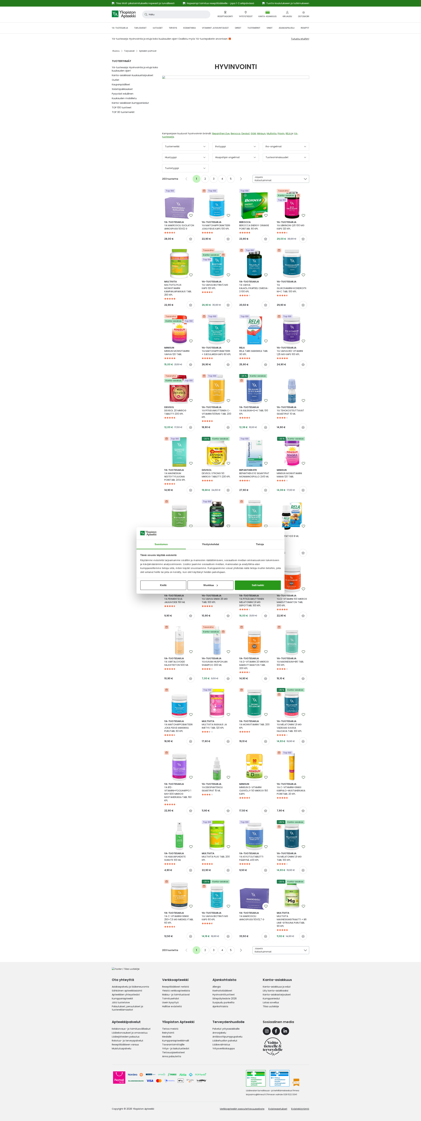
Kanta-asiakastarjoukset (277, 994)
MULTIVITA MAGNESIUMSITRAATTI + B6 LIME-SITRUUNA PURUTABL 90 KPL (292, 919)
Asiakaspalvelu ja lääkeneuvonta (130, 986)
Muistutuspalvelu (121, 1048)
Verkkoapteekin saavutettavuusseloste (242, 1108)
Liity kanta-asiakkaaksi (275, 990)
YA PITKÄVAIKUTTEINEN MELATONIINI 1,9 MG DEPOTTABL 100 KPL (251, 600)
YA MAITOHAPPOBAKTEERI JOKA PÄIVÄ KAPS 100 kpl (216, 225)
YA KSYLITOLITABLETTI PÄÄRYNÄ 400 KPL (251, 857)
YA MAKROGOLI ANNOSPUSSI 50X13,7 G (251, 916)
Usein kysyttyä (170, 1002)
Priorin (281, 133)
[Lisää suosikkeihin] (191, 215)
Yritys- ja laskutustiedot (175, 1048)
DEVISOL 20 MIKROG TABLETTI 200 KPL (175, 410)
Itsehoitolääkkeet (222, 990)
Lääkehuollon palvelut (224, 1040)
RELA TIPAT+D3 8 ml (288, 534)
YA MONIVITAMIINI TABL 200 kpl (254, 724)
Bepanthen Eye (221, 133)
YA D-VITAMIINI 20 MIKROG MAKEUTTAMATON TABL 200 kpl (254, 663)
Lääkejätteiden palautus (125, 1036)
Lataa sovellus (271, 1002)
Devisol (245, 133)
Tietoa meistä (170, 1028)
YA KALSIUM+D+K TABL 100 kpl (253, 410)
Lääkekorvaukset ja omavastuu (130, 1032)
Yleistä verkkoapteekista (176, 990)
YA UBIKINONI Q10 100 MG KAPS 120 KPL (290, 225)
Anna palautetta (171, 1056)
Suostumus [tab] (161, 544)
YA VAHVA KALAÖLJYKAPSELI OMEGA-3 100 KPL (254, 286)
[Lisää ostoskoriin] (191, 239)
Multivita (271, 133)
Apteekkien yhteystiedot (126, 994)
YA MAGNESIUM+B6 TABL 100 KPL (290, 662)
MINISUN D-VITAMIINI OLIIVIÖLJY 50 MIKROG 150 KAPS (253, 789)
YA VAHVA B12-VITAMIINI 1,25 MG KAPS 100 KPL (290, 351)
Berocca (235, 133)
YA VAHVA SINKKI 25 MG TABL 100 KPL (215, 599)
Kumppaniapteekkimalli (175, 1040)
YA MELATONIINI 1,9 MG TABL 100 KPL (289, 857)
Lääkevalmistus (221, 1044)
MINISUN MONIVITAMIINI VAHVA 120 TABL (176, 351)
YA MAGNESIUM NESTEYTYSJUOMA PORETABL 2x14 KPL (174, 475)
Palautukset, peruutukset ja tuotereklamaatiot (127, 1008)
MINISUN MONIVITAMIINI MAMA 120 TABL (289, 473)
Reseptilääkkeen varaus (125, 1044)
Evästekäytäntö (300, 1108)
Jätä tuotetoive (121, 1002)
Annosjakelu (219, 1032)
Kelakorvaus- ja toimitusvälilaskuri (131, 1028)
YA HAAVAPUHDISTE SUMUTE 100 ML (175, 857)
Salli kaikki (258, 585)
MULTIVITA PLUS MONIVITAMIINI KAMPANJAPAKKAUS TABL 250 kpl (178, 288)
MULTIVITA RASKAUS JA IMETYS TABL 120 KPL (214, 724)
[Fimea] (256, 1078)
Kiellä (163, 585)
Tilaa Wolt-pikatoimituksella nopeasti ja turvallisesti (145, 3)
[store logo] (124, 14)
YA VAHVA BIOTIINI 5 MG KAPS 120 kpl (215, 285)
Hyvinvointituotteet (223, 994)
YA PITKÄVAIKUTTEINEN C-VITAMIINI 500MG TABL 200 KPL (216, 412)
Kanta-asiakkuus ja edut (277, 986)
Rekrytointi (168, 1032)
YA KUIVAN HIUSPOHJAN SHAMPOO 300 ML (214, 662)
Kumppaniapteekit (122, 998)
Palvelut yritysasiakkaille (226, 1028)
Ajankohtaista (220, 1006)
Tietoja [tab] (260, 544)
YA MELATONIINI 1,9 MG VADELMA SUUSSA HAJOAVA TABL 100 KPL (289, 726)
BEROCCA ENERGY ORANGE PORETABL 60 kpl (254, 225)
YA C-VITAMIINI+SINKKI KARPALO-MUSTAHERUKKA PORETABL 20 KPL (291, 789)
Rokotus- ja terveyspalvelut (127, 1040)
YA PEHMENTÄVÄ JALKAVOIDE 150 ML (174, 599)
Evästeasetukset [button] (277, 1108)
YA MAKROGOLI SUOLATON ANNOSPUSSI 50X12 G (179, 225)
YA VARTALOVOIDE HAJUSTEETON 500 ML (176, 662)
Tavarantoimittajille (173, 1044)
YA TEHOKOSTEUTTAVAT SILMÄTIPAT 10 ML (290, 410)
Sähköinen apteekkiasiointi (127, 990)
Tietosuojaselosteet (173, 1052)
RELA (288, 133)
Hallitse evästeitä (172, 1006)
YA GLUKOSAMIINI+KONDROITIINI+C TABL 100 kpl (291, 286)
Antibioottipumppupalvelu (227, 1036)
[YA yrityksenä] (273, 1046)
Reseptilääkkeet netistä (175, 986)
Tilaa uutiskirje (271, 1006)
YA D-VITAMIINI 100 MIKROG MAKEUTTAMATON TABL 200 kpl (292, 600)
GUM (253, 133)
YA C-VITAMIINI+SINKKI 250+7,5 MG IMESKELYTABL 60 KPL (178, 917)
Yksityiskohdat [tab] (210, 544)
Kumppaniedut (271, 998)
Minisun (261, 133)
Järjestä (259, 177)
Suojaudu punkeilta (223, 1002)
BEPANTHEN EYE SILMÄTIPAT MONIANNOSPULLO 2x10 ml (254, 473)
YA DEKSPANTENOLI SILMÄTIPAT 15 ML (212, 787)
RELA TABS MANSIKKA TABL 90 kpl (253, 351)
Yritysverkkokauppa (223, 1048)
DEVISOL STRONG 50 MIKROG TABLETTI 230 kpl (216, 473)
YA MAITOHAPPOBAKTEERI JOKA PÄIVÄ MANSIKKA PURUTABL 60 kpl (178, 726)
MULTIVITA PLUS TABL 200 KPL (216, 857)
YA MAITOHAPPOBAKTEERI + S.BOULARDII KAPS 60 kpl (216, 351)
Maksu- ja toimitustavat (176, 994)
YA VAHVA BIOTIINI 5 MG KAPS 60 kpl (215, 916)
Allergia (216, 986)
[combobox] (176, 14)
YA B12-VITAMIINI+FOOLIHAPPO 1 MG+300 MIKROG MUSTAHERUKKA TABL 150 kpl (178, 792)
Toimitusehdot (170, 998)
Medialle (167, 1036)
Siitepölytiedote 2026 (224, 998)
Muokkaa (208, 585)
